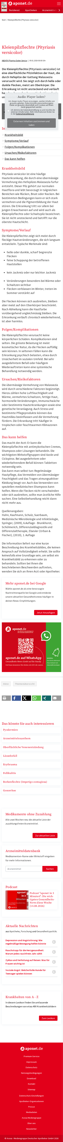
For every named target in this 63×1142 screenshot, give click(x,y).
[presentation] (59, 10)
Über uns (31, 1123)
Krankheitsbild (14, 135)
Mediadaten (31, 1112)
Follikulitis (9, 773)
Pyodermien (10, 730)
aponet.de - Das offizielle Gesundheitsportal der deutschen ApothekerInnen (20, 3)
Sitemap (31, 1089)
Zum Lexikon (48, 1018)
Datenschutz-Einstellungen (31, 1095)
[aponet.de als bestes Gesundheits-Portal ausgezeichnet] (4, 7)
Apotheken (31, 10)
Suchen (50, 868)
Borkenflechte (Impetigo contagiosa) (25, 782)
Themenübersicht (25, 683)
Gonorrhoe (9, 790)
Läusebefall (10, 756)
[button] (6, 698)
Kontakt (31, 1084)
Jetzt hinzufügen (46, 612)
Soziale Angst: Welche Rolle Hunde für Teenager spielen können (26, 972)
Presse (31, 1106)
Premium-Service (31, 1056)
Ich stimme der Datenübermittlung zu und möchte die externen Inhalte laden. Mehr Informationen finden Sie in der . (33, 112)
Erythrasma (10, 764)
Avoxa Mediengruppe (31, 1117)
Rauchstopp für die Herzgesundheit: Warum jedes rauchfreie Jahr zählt (25, 952)
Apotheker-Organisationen (31, 1101)
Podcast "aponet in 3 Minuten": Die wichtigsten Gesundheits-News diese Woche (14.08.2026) (42, 900)
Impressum (31, 1062)
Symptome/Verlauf (17, 141)
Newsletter (31, 1128)
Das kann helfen (15, 159)
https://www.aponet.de (31, 1049)
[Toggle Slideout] (59, 3)
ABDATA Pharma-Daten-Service (14, 60)
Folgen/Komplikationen (20, 147)
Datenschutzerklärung (25, 114)
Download (31, 1078)
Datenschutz (31, 1067)
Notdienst (14, 10)
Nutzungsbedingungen (31, 1073)
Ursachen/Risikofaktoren (20, 153)
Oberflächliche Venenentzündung (23, 747)
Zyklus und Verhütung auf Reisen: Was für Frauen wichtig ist (28, 962)
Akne (6, 683)
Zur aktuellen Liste (45, 835)
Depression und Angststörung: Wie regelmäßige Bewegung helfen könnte (26, 942)
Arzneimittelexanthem (16, 738)
